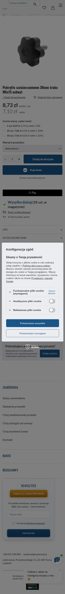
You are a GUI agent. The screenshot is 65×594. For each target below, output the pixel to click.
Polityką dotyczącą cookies (36, 265)
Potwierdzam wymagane (32, 333)
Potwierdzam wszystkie (32, 323)
